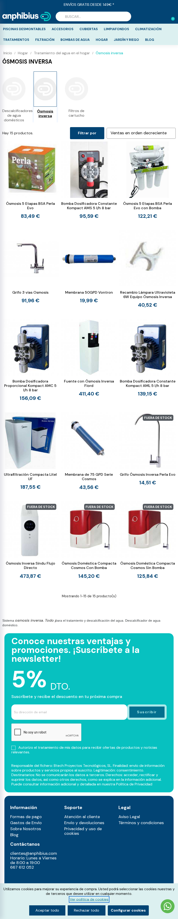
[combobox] (93, 16)
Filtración (44, 40)
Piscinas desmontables (24, 29)
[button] (171, 16)
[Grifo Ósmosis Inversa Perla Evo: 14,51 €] (147, 448)
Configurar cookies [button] (128, 910)
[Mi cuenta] (163, 17)
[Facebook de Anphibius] (25, 877)
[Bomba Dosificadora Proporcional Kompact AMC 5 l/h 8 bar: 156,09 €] (30, 360)
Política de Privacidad (134, 784)
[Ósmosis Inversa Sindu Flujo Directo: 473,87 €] (30, 540)
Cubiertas (88, 29)
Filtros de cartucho (76, 113)
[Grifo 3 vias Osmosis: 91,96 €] (30, 266)
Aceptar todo (47, 910)
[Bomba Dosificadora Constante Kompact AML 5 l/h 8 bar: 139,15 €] (147, 357)
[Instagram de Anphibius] (15, 877)
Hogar (102, 40)
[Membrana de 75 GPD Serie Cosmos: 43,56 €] (89, 451)
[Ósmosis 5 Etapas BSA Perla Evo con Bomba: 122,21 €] (147, 180)
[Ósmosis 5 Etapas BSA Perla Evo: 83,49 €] (30, 180)
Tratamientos (16, 40)
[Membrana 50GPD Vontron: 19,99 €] (89, 266)
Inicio (7, 53)
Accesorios (62, 29)
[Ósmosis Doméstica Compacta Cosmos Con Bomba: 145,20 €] (89, 540)
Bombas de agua (75, 40)
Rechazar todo (86, 910)
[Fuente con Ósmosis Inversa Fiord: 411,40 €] (89, 357)
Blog (149, 40)
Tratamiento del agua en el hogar (62, 53)
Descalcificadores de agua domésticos (13, 115)
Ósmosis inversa (45, 113)
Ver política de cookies (89, 899)
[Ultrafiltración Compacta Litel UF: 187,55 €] (30, 451)
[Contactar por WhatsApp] (168, 906)
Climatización (148, 29)
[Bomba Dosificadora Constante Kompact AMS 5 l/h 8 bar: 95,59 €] (89, 180)
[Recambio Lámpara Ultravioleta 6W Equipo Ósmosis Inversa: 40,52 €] (147, 269)
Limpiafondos (116, 29)
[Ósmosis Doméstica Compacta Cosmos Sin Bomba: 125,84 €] (147, 540)
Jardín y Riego (126, 40)
